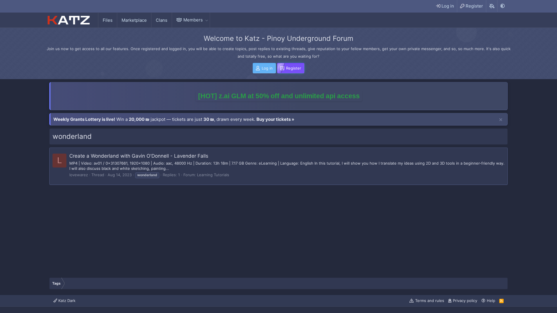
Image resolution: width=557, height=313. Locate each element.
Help (491, 300)
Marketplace (134, 20)
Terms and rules (429, 300)
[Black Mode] (502, 6)
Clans (161, 20)
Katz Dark (66, 300)
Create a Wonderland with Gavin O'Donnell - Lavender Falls (138, 156)
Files (108, 20)
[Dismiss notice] (500, 120)
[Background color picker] (491, 6)
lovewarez (78, 174)
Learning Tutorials (213, 174)
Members (193, 20)
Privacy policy (465, 300)
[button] (206, 19)
